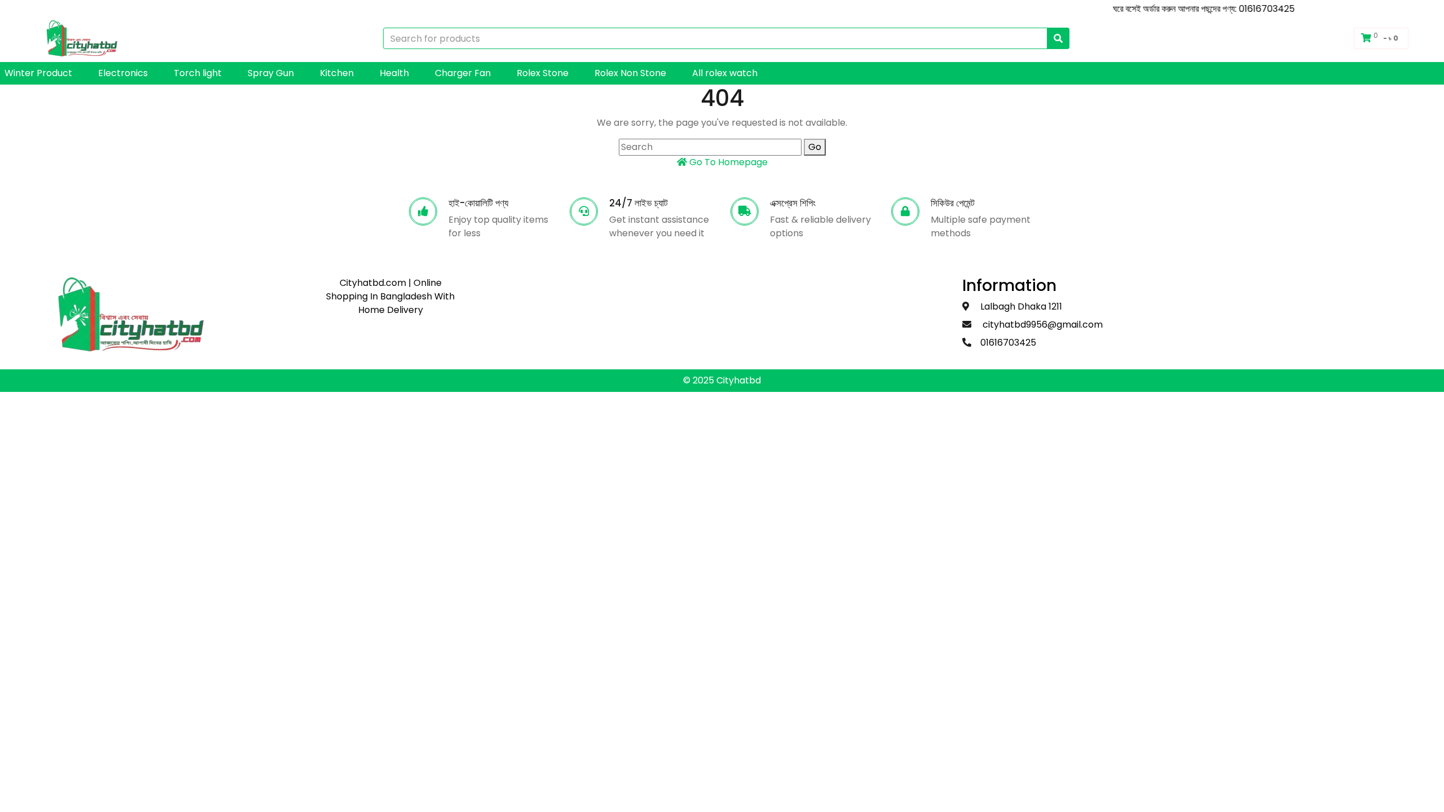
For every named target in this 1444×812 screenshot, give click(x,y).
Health (394, 73)
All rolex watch (725, 73)
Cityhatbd (738, 380)
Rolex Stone (543, 73)
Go (814, 146)
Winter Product (38, 73)
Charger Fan (463, 73)
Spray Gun (271, 73)
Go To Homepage (727, 162)
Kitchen (337, 73)
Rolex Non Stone (630, 73)
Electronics (123, 73)
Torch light (198, 73)
